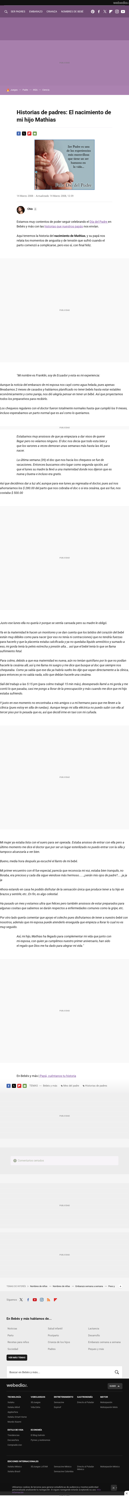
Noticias (12, 1328)
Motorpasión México (110, 1466)
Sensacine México (62, 1466)
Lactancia (93, 1328)
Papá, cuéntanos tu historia (57, 1076)
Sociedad (13, 1349)
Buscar (117, 1372)
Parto (11, 1335)
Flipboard (111, 12)
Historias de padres (96, 1085)
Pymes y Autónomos (40, 1440)
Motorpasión (106, 1402)
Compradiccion (15, 1445)
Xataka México (15, 1466)
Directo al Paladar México (85, 1468)
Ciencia (45, 90)
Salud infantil (55, 1328)
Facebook (99, 12)
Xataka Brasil (14, 1471)
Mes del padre (71, 1085)
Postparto (53, 1335)
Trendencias (13, 1435)
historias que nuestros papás (64, 226)
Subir (113, 1386)
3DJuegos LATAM (39, 1466)
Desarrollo (94, 1335)
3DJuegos (35, 1402)
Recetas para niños (18, 1342)
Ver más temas (16, 1357)
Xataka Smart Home (17, 1417)
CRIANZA (52, 11)
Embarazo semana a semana (89, 1286)
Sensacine (59, 1402)
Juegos (14, 90)
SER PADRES (18, 11)
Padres (52, 1349)
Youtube (123, 12)
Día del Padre (99, 221)
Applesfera (13, 1412)
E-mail (35, 134)
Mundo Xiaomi (14, 1422)
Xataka (11, 1402)
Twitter (105, 12)
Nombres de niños (39, 1286)
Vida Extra (35, 1407)
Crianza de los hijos (59, 1342)
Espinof (57, 1407)
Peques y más (96, 1349)
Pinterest (93, 12)
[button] (31, 209)
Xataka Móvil (14, 1407)
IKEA (35, 90)
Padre (25, 90)
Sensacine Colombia (63, 1471)
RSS (48, 1299)
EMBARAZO (35, 11)
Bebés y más (50, 1085)
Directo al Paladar (85, 1402)
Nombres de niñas (62, 1286)
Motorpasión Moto (109, 1407)
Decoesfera (13, 1440)
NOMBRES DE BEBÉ (72, 11)
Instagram (117, 12)
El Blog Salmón (38, 1435)
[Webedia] (121, 3)
